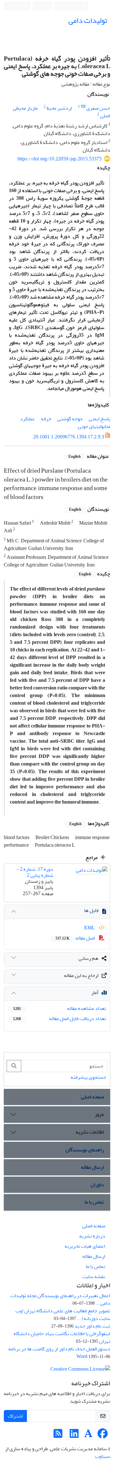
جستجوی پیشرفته (88, 1077)
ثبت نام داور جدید (92, 1326)
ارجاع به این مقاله (81, 975)
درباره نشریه (92, 1236)
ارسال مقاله (92, 1167)
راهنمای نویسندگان (85, 1149)
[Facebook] (102, 1435)
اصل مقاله (75, 938)
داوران (97, 1184)
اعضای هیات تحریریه (85, 1246)
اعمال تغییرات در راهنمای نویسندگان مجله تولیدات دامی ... (60, 1299)
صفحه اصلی (92, 1097)
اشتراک (15, 1416)
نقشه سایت (93, 1276)
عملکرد (27, 418)
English (15, 6)
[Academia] (88, 1435)
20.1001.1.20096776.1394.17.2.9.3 (68, 437)
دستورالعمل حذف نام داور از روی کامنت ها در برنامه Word (59, 1352)
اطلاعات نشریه (90, 1132)
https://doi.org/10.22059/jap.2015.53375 (59, 159)
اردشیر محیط (59, 108)
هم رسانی (88, 958)
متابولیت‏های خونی (94, 426)
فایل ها (91, 910)
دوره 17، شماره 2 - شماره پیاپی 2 (34, 872)
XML (90, 928)
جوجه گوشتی (70, 418)
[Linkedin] (74, 1435)
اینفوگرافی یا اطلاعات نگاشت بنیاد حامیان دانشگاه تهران (62, 1337)
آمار (94, 992)
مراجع (92, 857)
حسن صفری (98, 108)
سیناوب (102, 1456)
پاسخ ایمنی (99, 418)
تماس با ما (94, 1202)
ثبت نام (43, 5)
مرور (99, 1114)
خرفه (46, 418)
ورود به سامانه (70, 6)
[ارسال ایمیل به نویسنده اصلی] (83, 106)
